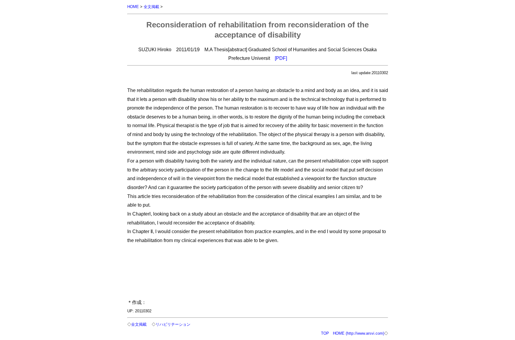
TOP (325, 333)
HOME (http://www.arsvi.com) (358, 333)
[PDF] (281, 58)
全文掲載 (151, 6)
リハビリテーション (173, 324)
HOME (133, 6)
